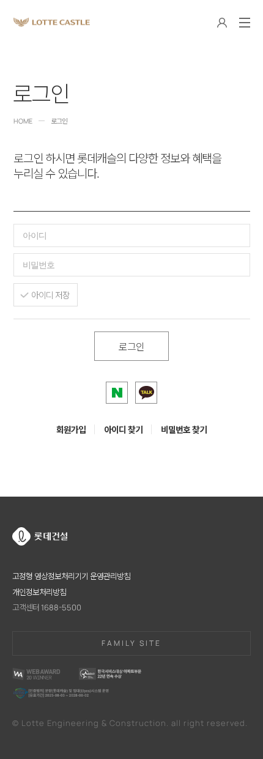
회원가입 (71, 429)
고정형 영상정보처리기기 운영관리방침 (71, 576)
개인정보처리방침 (39, 592)
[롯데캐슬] (51, 22)
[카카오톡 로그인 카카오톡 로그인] (146, 393)
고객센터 (46, 607)
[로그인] (222, 24)
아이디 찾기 (123, 429)
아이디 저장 (50, 295)
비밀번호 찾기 (184, 429)
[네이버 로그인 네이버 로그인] (117, 393)
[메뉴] (244, 23)
